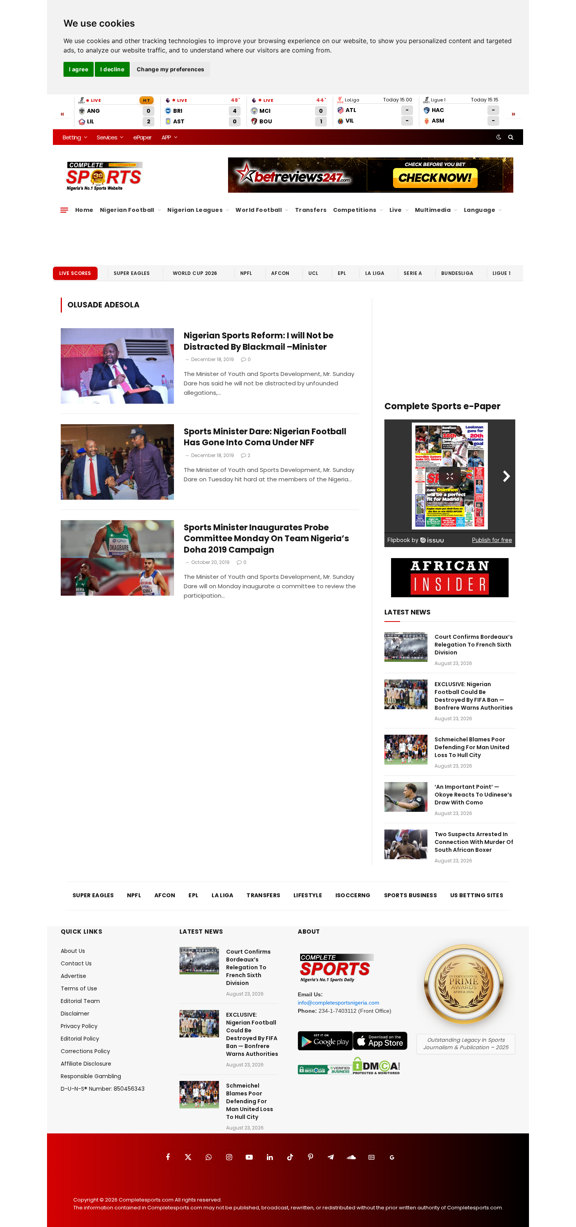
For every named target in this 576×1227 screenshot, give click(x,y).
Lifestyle (307, 895)
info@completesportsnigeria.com (338, 1002)
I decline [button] (112, 69)
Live (395, 210)
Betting (72, 137)
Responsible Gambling (91, 1076)
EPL (342, 273)
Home (84, 210)
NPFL (246, 273)
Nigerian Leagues (195, 210)
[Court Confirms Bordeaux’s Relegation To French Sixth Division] (405, 647)
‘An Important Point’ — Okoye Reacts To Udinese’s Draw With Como (473, 794)
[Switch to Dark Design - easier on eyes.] (498, 137)
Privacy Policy (79, 1026)
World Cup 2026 (195, 273)
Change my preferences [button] (171, 69)
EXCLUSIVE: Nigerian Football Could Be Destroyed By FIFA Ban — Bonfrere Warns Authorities (474, 696)
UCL (313, 273)
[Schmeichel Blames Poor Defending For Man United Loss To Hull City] (405, 749)
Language (479, 210)
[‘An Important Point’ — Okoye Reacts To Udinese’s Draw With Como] (405, 797)
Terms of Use (79, 988)
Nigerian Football (127, 210)
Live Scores (75, 273)
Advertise (73, 976)
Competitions (355, 210)
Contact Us (76, 963)
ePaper (142, 137)
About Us (73, 951)
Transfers (311, 210)
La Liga (374, 273)
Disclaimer (75, 1013)
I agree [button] (78, 69)
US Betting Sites (476, 895)
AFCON (280, 273)
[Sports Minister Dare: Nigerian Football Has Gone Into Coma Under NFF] (117, 462)
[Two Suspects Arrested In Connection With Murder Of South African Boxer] (405, 844)
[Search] (510, 137)
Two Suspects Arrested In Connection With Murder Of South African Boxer (474, 842)
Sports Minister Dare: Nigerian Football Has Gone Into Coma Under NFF (265, 437)
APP (166, 137)
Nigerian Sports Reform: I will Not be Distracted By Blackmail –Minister (258, 341)
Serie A (413, 273)
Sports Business (410, 895)
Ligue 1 (502, 273)
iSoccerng (353, 895)
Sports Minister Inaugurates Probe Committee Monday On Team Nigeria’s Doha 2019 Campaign (266, 538)
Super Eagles (132, 273)
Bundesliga (457, 273)
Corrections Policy (85, 1051)
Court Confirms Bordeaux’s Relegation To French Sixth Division (474, 644)
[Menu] (64, 210)
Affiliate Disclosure (86, 1064)
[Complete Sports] (104, 176)
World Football (258, 210)
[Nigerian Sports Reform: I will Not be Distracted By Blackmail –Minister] (117, 366)
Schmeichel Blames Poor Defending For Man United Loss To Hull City (472, 747)
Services (107, 137)
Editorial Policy (80, 1039)
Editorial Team (80, 1001)
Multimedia (433, 210)
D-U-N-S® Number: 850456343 (103, 1089)
